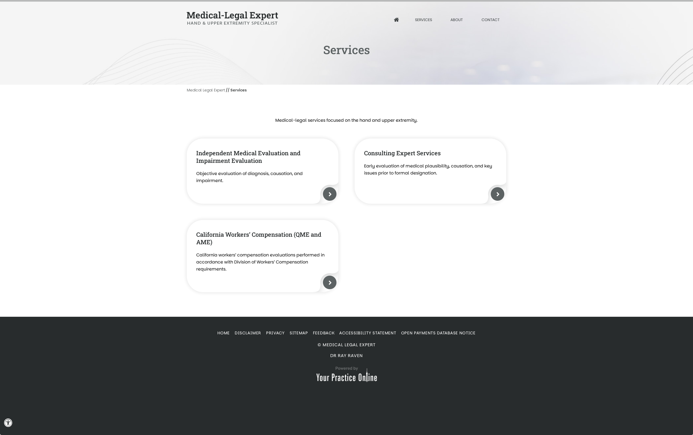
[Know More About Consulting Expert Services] (497, 194)
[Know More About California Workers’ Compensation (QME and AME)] (329, 282)
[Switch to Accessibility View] (8, 423)
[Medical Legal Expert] (239, 18)
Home (223, 333)
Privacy (275, 333)
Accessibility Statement (367, 333)
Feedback (324, 333)
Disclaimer (248, 333)
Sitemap (299, 333)
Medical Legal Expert (206, 90)
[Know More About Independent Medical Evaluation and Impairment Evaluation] (329, 194)
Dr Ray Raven (346, 355)
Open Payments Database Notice (438, 333)
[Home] (396, 19)
